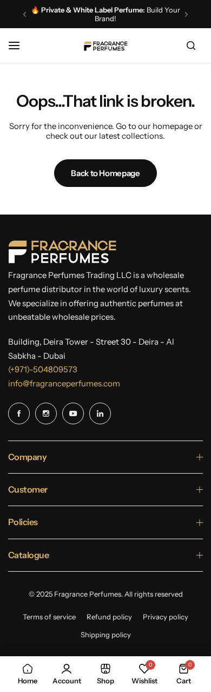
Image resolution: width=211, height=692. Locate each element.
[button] (24, 14)
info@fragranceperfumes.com (64, 383)
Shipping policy (106, 634)
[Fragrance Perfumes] (105, 46)
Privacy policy (165, 616)
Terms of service (49, 616)
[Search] (191, 45)
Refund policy (109, 616)
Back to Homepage (105, 173)
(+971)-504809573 (42, 369)
